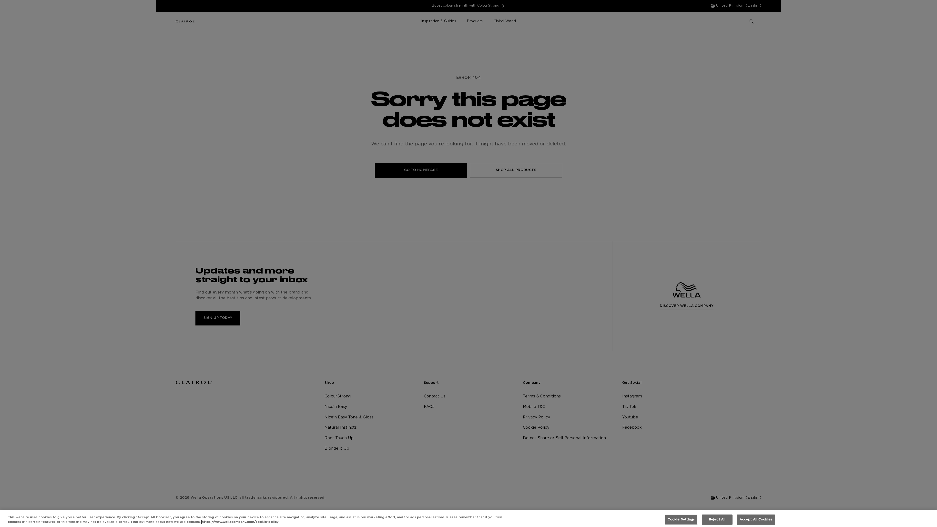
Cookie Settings (681, 519)
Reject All (717, 519)
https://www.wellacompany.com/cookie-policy (240, 522)
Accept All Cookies (756, 519)
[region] (468, 518)
